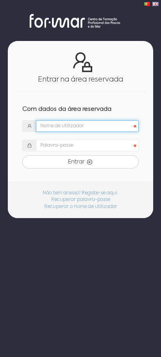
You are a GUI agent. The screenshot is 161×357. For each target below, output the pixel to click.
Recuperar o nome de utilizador (80, 206)
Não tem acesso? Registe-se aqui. (80, 193)
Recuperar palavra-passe (80, 199)
